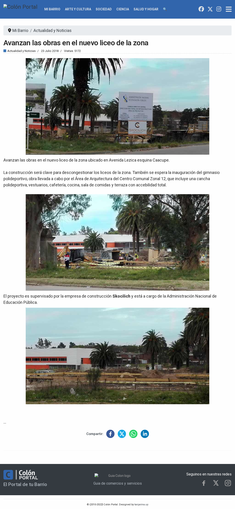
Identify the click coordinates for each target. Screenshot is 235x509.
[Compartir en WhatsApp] (133, 434)
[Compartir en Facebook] (110, 434)
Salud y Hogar (146, 9)
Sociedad (104, 9)
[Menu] (229, 9)
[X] (216, 483)
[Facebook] (201, 9)
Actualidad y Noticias (21, 51)
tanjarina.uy (141, 504)
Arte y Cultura (78, 9)
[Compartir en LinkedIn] (145, 434)
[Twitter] (210, 9)
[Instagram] (218, 9)
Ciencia (122, 9)
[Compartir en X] (122, 434)
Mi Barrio (52, 9)
